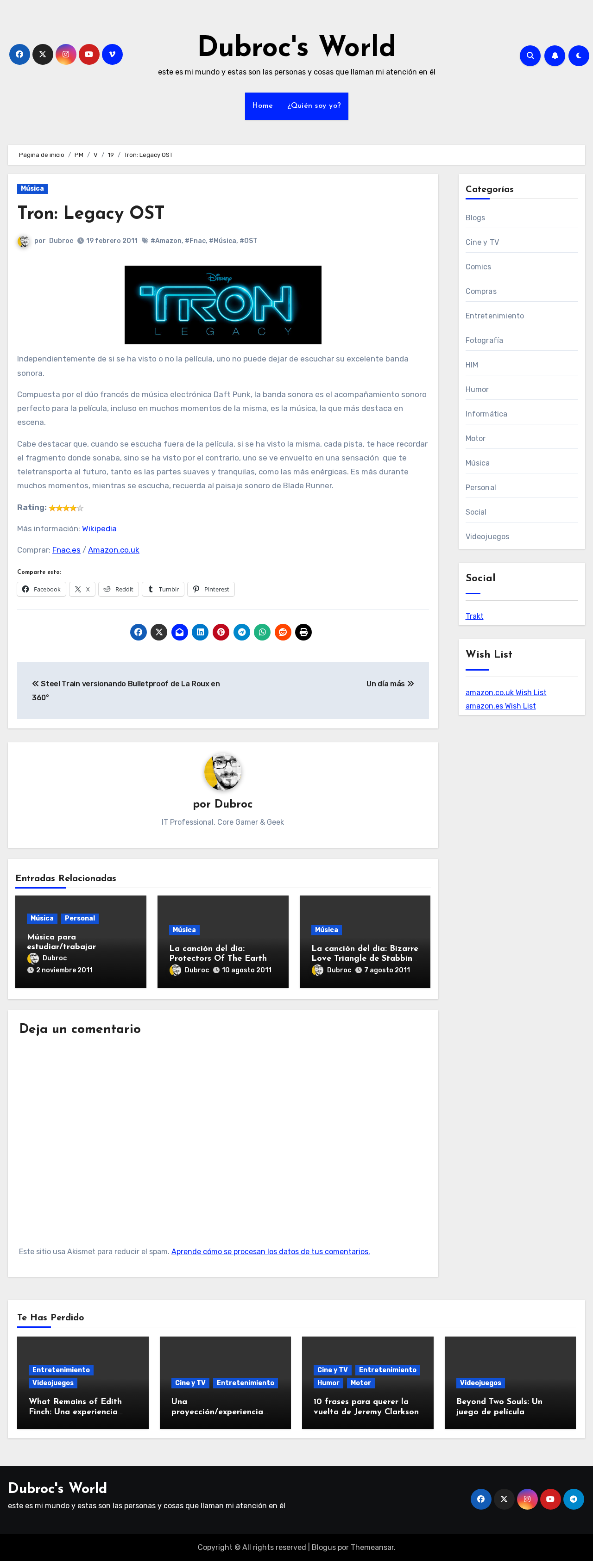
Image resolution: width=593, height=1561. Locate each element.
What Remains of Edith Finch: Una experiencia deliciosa (75, 1412)
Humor (477, 389)
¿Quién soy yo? (314, 106)
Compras (481, 291)
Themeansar (372, 1547)
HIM (472, 365)
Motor (476, 438)
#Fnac (195, 241)
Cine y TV (482, 242)
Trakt (475, 616)
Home (262, 106)
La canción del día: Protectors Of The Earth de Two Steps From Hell (218, 959)
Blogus (324, 1547)
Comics (479, 266)
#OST (249, 241)
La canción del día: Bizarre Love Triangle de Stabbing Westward (364, 959)
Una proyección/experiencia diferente (217, 1412)
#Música (222, 241)
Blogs (476, 217)
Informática (487, 414)
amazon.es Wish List (501, 706)
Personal (80, 918)
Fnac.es (66, 549)
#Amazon (166, 241)
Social (476, 512)
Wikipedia (99, 528)
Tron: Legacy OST (91, 214)
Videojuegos (488, 536)
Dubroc (61, 241)
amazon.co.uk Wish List (506, 692)
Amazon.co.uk (113, 549)
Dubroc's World (296, 49)
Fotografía (485, 340)
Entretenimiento (495, 315)
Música (32, 189)
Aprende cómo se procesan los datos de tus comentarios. (270, 1251)
